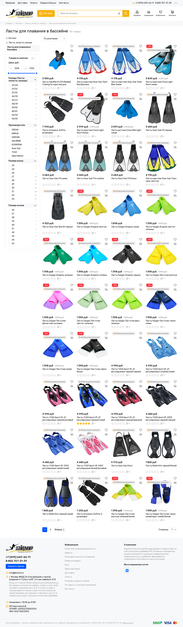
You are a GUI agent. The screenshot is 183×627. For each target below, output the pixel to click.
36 (24, 210)
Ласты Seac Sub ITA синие (54, 178)
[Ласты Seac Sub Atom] (127, 443)
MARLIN (24, 133)
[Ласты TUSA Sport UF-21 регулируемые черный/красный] (127, 395)
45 (24, 243)
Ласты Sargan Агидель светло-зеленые (161, 228)
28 (24, 180)
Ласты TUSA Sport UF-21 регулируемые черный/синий (91, 418)
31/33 (24, 92)
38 (24, 217)
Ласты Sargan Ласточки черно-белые (92, 370)
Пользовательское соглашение (80, 557)
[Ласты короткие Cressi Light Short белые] (92, 108)
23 (24, 165)
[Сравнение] (72, 50)
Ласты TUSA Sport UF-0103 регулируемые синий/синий (55, 466)
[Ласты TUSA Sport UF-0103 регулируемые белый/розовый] (92, 443)
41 (24, 228)
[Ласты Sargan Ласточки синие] (58, 347)
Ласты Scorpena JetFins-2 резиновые (89, 515)
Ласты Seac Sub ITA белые (124, 178)
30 (24, 188)
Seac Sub (24, 148)
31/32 (24, 89)
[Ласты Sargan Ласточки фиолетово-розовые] (58, 299)
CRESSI (24, 130)
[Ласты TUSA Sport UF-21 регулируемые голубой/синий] (161, 347)
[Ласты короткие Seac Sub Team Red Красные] (92, 60)
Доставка (22, 3)
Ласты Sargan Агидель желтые (92, 227)
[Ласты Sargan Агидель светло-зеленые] (161, 205)
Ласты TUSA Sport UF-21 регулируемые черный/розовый (57, 418)
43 (24, 236)
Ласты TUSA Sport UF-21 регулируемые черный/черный (126, 370)
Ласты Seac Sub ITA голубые (90, 178)
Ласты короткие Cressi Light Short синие (159, 83)
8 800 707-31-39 (163, 3)
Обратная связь (72, 569)
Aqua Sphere (24, 156)
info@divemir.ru (16, 573)
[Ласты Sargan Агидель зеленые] (58, 253)
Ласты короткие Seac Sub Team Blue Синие (126, 83)
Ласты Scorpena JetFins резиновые (54, 131)
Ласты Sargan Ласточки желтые (161, 275)
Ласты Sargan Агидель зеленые (57, 275)
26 (24, 173)
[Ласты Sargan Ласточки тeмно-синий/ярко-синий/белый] (161, 492)
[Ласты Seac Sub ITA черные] (161, 108)
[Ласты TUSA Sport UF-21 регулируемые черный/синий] (92, 395)
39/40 (24, 107)
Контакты (64, 3)
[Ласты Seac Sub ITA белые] (127, 156)
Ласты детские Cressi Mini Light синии (126, 131)
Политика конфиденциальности (80, 549)
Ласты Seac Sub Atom (122, 465)
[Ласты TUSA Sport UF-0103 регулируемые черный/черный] (161, 395)
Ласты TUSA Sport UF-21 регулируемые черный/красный (126, 418)
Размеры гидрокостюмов (77, 581)
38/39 (24, 104)
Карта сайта (128, 623)
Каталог (19, 23)
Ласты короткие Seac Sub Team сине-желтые (161, 179)
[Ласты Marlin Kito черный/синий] (58, 492)
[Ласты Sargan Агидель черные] (127, 253)
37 (24, 214)
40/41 (24, 111)
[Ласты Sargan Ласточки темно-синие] (161, 299)
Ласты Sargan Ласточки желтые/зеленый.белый (123, 515)
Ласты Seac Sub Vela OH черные (57, 227)
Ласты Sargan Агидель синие (125, 227)
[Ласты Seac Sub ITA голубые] (92, 156)
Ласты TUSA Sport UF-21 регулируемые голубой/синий (160, 370)
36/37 (24, 100)
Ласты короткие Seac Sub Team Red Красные (92, 83)
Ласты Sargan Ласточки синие (57, 369)
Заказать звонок (16, 566)
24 (24, 169)
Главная (9, 23)
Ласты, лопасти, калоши (35, 23)
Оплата (33, 3)
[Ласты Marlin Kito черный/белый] (161, 443)
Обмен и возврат (73, 561)
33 (24, 199)
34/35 (24, 96)
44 (24, 240)
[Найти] (125, 13)
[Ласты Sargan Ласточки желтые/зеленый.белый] (127, 492)
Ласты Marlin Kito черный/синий (57, 514)
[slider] (8, 73)
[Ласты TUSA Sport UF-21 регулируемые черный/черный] (127, 347)
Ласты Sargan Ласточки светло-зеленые (88, 322)
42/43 (24, 115)
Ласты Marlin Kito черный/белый (161, 465)
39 (24, 221)
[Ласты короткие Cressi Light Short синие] (161, 60)
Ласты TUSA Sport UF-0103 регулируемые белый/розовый (91, 466)
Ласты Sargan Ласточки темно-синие (161, 322)
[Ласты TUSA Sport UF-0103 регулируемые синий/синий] (58, 443)
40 (24, 225)
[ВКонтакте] (127, 570)
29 (24, 184)
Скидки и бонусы (48, 3)
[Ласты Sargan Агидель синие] (127, 205)
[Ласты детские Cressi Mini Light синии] (127, 108)
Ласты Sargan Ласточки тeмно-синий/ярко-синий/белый (161, 515)
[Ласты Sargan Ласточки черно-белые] (92, 347)
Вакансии (10, 3)
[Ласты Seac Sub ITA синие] (58, 156)
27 (24, 176)
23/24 (24, 85)
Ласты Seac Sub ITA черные (159, 130)
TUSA (24, 152)
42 (24, 232)
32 (24, 195)
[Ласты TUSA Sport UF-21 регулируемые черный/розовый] (58, 395)
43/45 (24, 119)
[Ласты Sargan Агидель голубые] (92, 253)
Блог (67, 565)
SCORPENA (24, 144)
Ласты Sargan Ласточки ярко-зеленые (125, 322)
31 (24, 191)
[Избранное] (72, 46)
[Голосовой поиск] (119, 13)
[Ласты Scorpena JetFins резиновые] (58, 108)
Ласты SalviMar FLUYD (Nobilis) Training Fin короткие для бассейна (56, 83)
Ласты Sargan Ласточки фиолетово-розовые (54, 322)
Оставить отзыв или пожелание (80, 585)
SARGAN (24, 137)
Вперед (58, 529)
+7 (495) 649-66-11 (145, 3)
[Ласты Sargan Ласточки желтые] (161, 253)
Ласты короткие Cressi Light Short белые (90, 131)
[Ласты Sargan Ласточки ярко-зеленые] (127, 299)
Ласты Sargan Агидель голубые (92, 275)
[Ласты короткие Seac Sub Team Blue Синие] (127, 60)
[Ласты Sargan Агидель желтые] (92, 205)
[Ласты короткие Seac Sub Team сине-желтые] (161, 156)
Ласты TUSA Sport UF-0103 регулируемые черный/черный (160, 418)
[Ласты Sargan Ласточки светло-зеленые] (92, 299)
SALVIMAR (24, 141)
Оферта (68, 553)
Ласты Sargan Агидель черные (126, 275)
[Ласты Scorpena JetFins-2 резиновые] (92, 492)
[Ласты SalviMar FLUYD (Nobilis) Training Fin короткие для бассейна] (58, 60)
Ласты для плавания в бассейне (19, 48)
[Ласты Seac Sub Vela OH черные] (58, 205)
